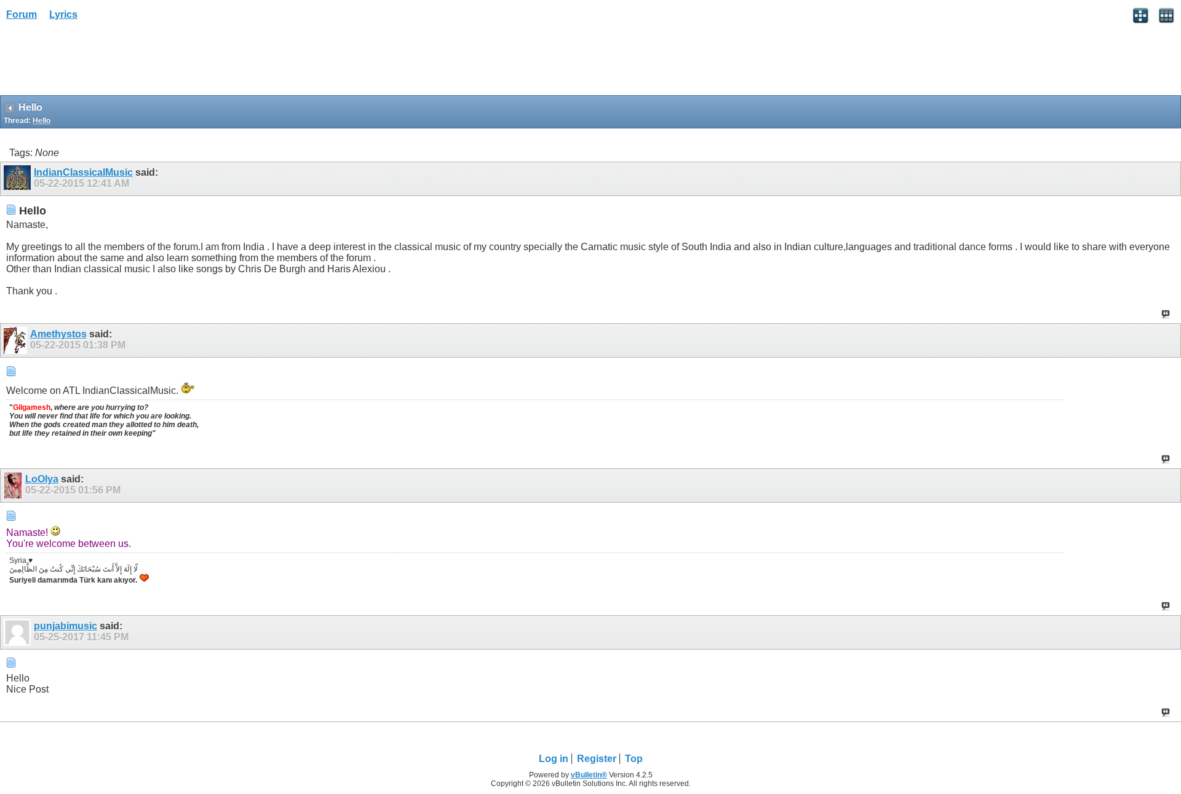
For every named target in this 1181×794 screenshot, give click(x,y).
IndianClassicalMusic (83, 172)
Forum (21, 14)
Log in (553, 758)
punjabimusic (65, 626)
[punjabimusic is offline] (19, 632)
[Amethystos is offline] (17, 340)
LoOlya (41, 479)
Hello (41, 120)
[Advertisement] (98, 62)
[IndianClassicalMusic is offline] (19, 178)
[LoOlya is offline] (14, 485)
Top (634, 758)
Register (596, 758)
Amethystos (58, 334)
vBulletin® (589, 775)
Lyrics (63, 14)
